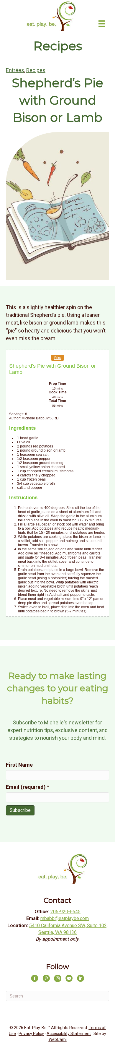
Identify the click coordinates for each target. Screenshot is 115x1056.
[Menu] (101, 23)
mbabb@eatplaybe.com (64, 918)
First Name (19, 765)
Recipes (35, 70)
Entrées (15, 70)
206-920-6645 (65, 911)
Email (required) (27, 787)
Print (57, 358)
